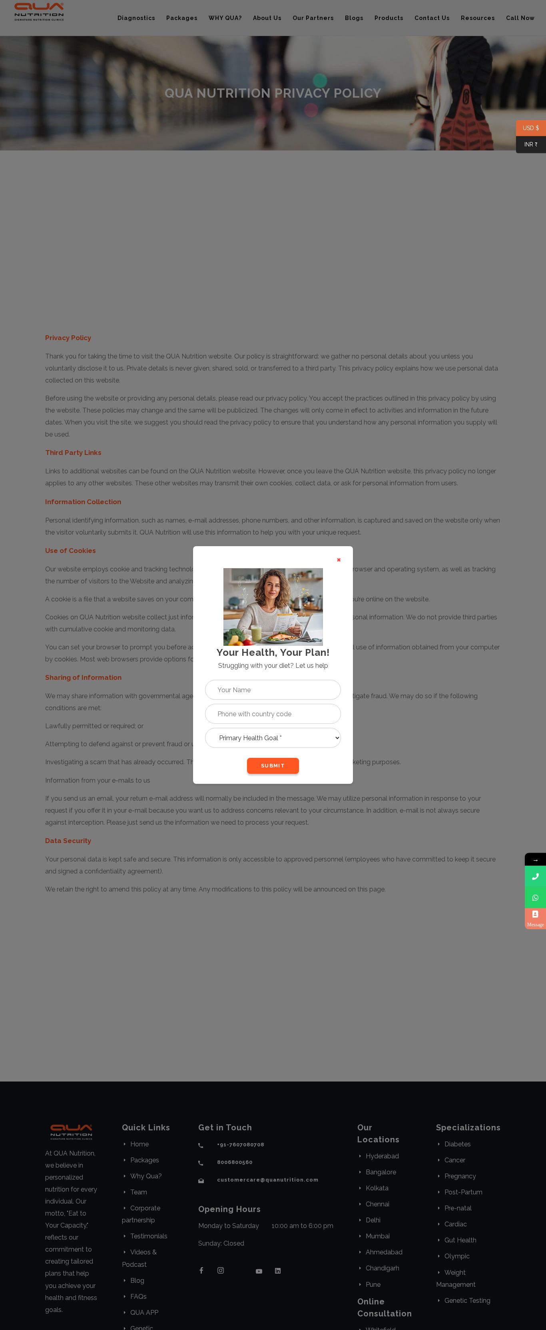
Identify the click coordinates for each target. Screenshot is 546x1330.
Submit (273, 766)
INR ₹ (527, 144)
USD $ (527, 128)
